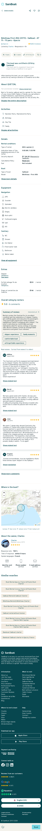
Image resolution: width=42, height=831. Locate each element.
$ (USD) (20, 805)
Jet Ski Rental (27, 686)
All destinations (6, 724)
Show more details (9, 179)
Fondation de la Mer (8, 696)
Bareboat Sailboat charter (12, 632)
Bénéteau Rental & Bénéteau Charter (16, 601)
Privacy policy (26, 812)
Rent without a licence (30, 690)
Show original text (25, 89)
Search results (8, 10)
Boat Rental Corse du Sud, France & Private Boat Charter (21, 607)
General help (26, 711)
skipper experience (12, 334)
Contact (25, 715)
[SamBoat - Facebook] (3, 765)
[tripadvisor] (7, 790)
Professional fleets (8, 686)
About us (4, 675)
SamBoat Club (6, 690)
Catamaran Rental (28, 683)
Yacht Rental (26, 679)
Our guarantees (7, 679)
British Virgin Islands (8, 722)
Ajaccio (5, 44)
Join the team (6, 677)
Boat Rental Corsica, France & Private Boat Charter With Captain (21, 619)
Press (3, 694)
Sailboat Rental (27, 681)
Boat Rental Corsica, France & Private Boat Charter (21, 590)
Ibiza (2, 717)
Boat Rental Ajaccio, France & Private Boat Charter (21, 583)
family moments (29, 334)
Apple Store (22, 735)
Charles (11, 46)
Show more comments (10, 473)
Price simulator (6, 683)
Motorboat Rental (28, 675)
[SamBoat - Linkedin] (12, 765)
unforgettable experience (14, 343)
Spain (3, 715)
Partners (25, 814)
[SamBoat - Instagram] (7, 765)
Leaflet (38, 525)
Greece (3, 713)
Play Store (23, 741)
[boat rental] (9, 4)
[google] (5, 782)
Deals (24, 694)
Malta (3, 719)
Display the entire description (13, 100)
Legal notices (5, 812)
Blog (2, 700)
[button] (4, 492)
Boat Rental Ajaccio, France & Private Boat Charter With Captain (21, 626)
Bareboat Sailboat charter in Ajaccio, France (18, 637)
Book (36, 827)
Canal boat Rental (28, 688)
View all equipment (9, 260)
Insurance (4, 681)
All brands (25, 696)
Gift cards (5, 688)
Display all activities (9, 130)
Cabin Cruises (27, 692)
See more (4, 277)
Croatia (3, 711)
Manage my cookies (29, 717)
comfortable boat (11, 339)
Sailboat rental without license (14, 613)
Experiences (5, 698)
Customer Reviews (7, 692)
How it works (27, 713)
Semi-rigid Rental (28, 677)
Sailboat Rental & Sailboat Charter (15, 596)
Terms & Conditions (7, 814)
